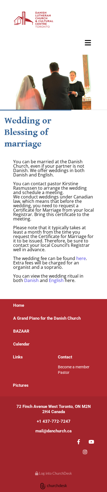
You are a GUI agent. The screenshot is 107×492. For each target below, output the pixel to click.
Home (18, 305)
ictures (22, 385)
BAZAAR (21, 49)
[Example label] (91, 441)
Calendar (21, 344)
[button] (53, 42)
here (81, 258)
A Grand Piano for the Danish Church (47, 318)
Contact (65, 357)
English (56, 280)
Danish (31, 280)
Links (18, 357)
